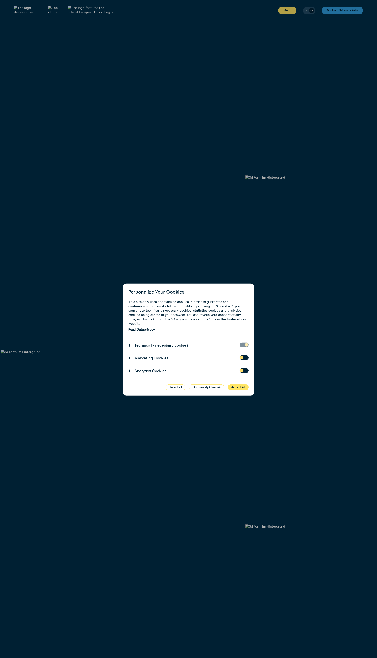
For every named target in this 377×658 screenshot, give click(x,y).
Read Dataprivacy (141, 329)
